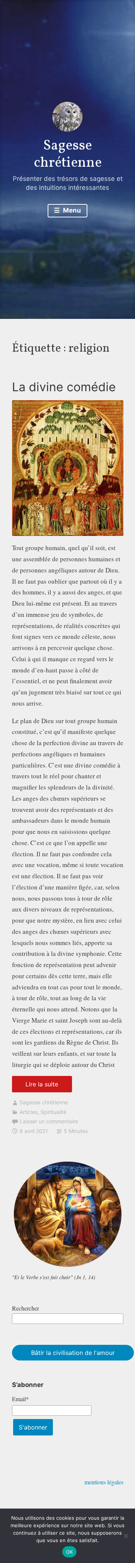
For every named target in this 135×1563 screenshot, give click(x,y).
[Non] (125, 1536)
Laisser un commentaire (49, 1121)
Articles (29, 1112)
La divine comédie (64, 387)
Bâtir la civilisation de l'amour (73, 1352)
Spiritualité (53, 1112)
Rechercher (25, 1308)
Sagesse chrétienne (68, 154)
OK (69, 1552)
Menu (71, 210)
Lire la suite (49, 1086)
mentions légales (103, 1482)
